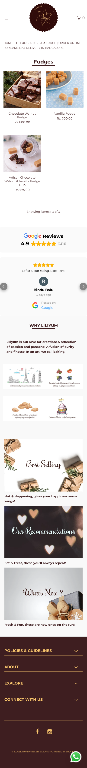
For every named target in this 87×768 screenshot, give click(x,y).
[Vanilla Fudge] (65, 89)
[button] (3, 293)
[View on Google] (43, 294)
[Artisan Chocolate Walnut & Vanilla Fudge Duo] (22, 153)
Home (8, 43)
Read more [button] (43, 284)
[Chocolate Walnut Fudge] (22, 89)
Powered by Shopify (63, 765)
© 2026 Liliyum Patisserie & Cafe (30, 765)
